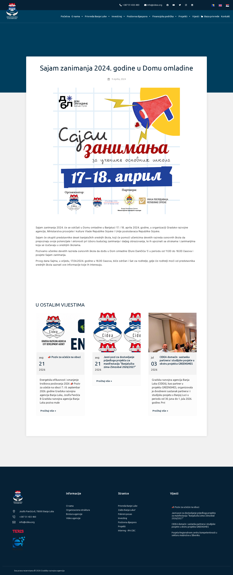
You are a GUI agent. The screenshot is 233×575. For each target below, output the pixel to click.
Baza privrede (211, 16)
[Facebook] (167, 5)
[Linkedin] (192, 5)
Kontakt (225, 16)
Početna (65, 16)
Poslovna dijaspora (137, 16)
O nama (75, 16)
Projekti (182, 16)
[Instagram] (186, 5)
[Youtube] (174, 5)
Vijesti (195, 16)
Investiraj (117, 16)
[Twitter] (180, 5)
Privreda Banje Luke (96, 16)
